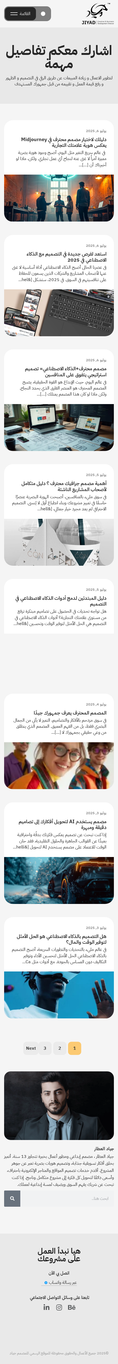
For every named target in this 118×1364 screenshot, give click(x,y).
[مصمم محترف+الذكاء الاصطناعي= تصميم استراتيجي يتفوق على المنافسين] (59, 427)
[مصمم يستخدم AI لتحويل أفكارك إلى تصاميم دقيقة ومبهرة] (59, 880)
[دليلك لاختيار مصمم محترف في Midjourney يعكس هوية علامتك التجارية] (59, 198)
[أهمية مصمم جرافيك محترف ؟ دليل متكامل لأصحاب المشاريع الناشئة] (59, 542)
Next (31, 1048)
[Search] (12, 1199)
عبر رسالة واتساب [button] (62, 1282)
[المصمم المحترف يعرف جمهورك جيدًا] (59, 765)
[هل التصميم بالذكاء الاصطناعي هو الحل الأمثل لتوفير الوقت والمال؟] (59, 994)
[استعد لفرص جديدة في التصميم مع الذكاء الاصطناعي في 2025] (59, 312)
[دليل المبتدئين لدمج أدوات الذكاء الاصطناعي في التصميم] (59, 657)
